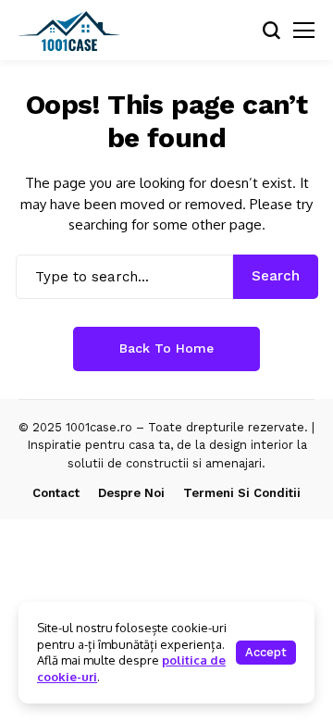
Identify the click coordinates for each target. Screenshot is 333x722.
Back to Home (166, 348)
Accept (266, 652)
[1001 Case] (69, 30)
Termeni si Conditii (242, 493)
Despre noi (131, 493)
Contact (56, 493)
